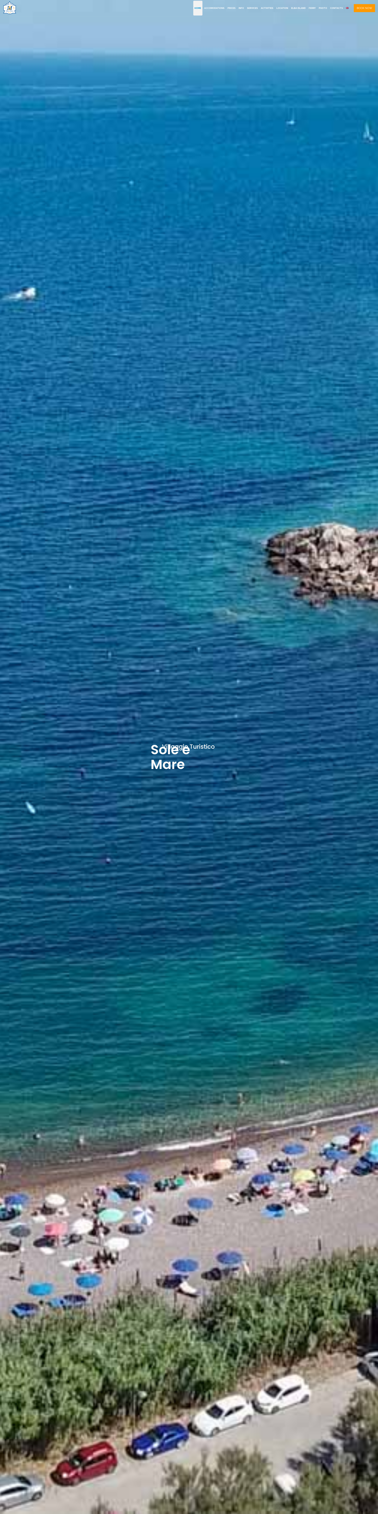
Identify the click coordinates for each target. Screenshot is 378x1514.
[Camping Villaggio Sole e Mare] (9, 7)
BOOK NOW (364, 8)
